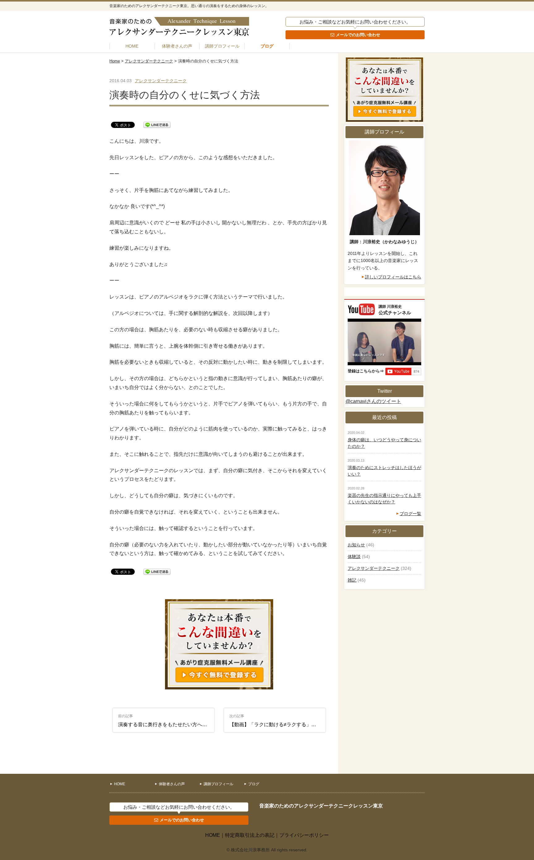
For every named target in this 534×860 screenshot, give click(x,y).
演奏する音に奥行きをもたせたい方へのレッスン (166, 720)
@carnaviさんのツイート (373, 401)
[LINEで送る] (157, 124)
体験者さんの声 (177, 46)
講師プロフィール (222, 46)
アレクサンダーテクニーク (149, 61)
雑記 (352, 580)
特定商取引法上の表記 (249, 835)
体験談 (354, 556)
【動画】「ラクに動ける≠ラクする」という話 (277, 720)
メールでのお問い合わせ (358, 34)
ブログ (267, 46)
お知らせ (356, 544)
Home (114, 61)
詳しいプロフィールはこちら (393, 276)
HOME (131, 46)
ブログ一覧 (410, 513)
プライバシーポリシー (304, 835)
